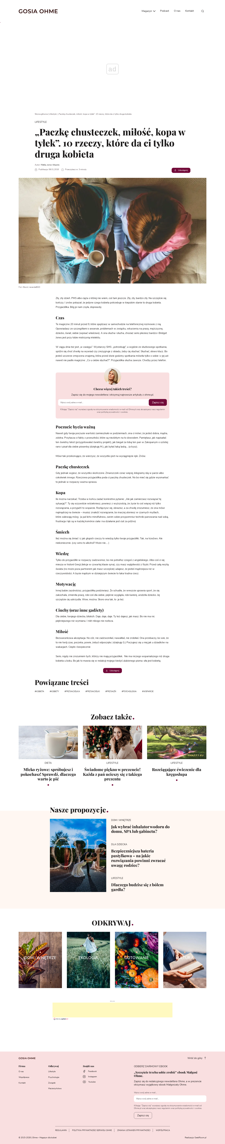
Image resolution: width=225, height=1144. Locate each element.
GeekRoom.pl (200, 1138)
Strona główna (41, 114)
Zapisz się (158, 402)
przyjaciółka (73, 691)
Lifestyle (52, 114)
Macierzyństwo (55, 1088)
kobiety (55, 691)
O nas (177, 11)
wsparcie (148, 691)
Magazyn (147, 11)
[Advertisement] (112, 1010)
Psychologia (53, 1077)
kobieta (40, 691)
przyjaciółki (93, 691)
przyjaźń (111, 691)
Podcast (164, 11)
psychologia (130, 691)
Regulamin (61, 1130)
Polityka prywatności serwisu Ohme (92, 1130)
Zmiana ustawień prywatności (133, 1130)
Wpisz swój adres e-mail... (145, 1093)
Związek (52, 1083)
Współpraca (24, 1077)
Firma (22, 1066)
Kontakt (189, 11)
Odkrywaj (53, 1066)
